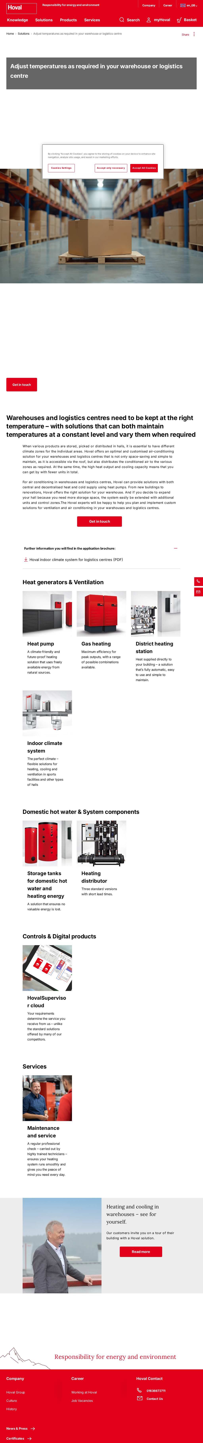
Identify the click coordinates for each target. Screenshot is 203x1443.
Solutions (44, 20)
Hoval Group (15, 1392)
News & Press (17, 1428)
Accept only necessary (111, 168)
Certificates (15, 1438)
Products (68, 20)
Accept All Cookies (144, 168)
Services (92, 20)
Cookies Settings (61, 168)
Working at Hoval (84, 1392)
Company (149, 5)
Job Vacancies (82, 1401)
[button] (21, 384)
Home (10, 33)
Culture (11, 1401)
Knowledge (17, 20)
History (11, 1409)
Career (168, 5)
